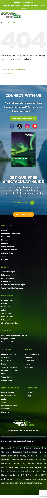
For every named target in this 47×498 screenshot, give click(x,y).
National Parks (7, 300)
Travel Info (6, 349)
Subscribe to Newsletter (23, 118)
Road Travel (6, 361)
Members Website (8, 396)
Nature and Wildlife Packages (13, 285)
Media (3, 399)
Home (3, 23)
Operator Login (7, 392)
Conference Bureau (9, 406)
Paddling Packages (8, 281)
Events (27, 364)
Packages (5, 267)
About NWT (6, 331)
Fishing (4, 240)
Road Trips (5, 237)
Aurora (4, 230)
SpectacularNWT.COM (10, 388)
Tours (3, 256)
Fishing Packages (8, 278)
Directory (29, 349)
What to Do (6, 225)
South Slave (6, 313)
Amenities (29, 357)
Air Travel (5, 357)
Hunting (4, 259)
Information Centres (9, 370)
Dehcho (4, 304)
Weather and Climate (9, 342)
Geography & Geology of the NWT (15, 335)
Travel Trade (6, 402)
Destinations (7, 296)
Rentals (4, 364)
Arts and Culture (7, 253)
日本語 (28, 396)
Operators (29, 367)
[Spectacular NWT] (12, 15)
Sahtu (3, 310)
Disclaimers (5, 412)
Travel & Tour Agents (9, 367)
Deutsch (29, 392)
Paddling (4, 243)
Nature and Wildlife (9, 250)
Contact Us (9, 73)
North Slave (6, 307)
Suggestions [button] (23, 214)
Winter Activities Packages (12, 288)
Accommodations (32, 354)
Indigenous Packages (9, 275)
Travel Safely (6, 377)
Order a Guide (6, 380)
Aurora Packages (8, 272)
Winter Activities (8, 246)
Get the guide (20, 202)
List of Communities (9, 323)
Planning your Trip (8, 354)
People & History (8, 339)
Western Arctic (7, 317)
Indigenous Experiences (10, 233)
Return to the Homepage (15, 69)
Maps (3, 374)
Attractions (29, 361)
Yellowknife (6, 320)
